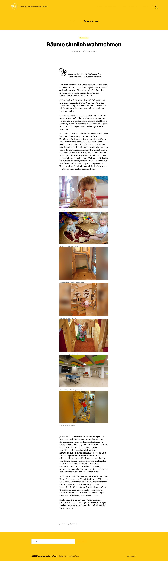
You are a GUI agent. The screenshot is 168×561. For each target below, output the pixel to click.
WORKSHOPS (110, 6)
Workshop (73, 524)
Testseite (145, 6)
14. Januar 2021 (91, 51)
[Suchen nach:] (53, 542)
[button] (83, 427)
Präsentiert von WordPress (69, 556)
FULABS (122, 6)
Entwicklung (65, 524)
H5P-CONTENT (134, 6)
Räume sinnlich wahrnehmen (84, 44)
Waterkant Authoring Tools (47, 556)
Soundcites (84, 37)
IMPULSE (97, 6)
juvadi (79, 51)
